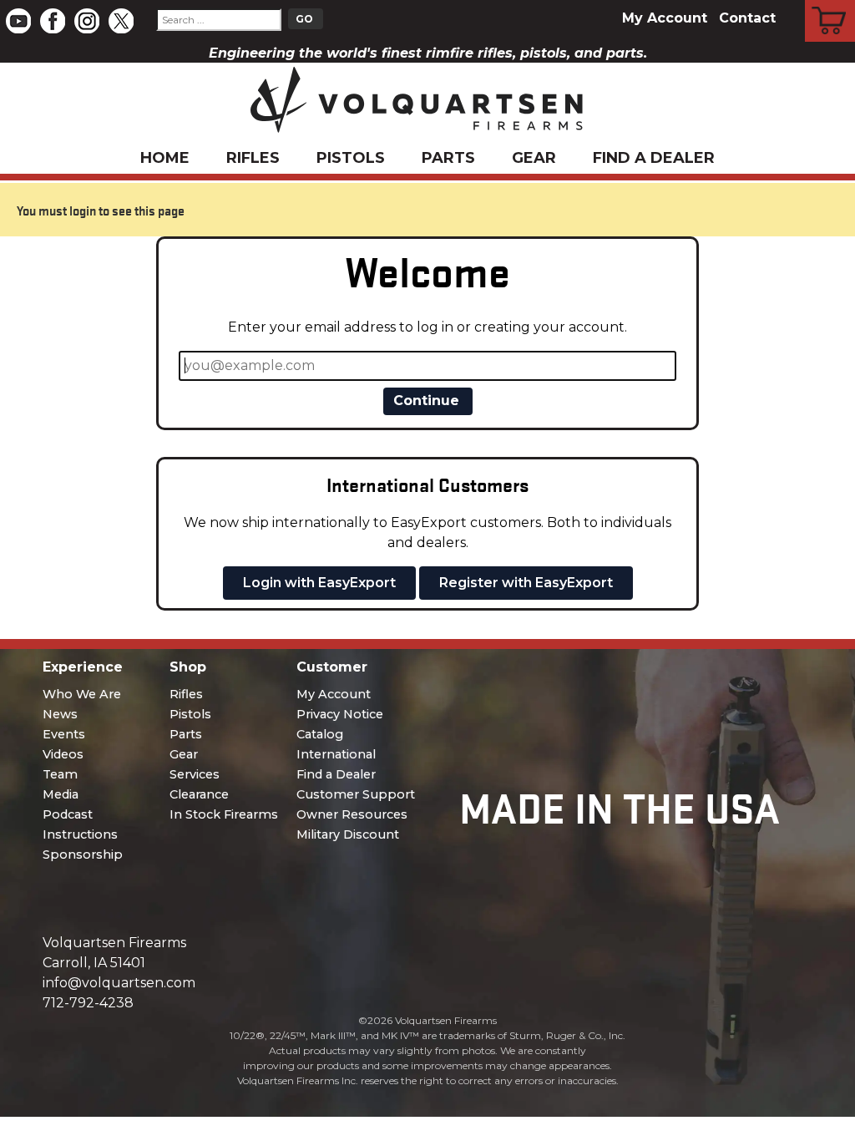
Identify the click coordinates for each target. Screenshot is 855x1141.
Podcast (68, 814)
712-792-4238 (88, 1003)
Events (64, 734)
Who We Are (82, 694)
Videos (63, 754)
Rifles (253, 158)
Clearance (199, 794)
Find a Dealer (654, 158)
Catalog (319, 734)
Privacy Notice (339, 714)
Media (60, 794)
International (336, 754)
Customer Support (355, 794)
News (60, 714)
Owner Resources (351, 814)
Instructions (80, 834)
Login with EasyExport (319, 583)
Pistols (350, 158)
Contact (747, 18)
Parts (448, 158)
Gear (534, 158)
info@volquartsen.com (119, 983)
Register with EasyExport (526, 583)
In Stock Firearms (223, 814)
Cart (830, 2)
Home (165, 158)
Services (194, 774)
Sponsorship (83, 854)
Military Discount (347, 834)
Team (60, 774)
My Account (664, 18)
